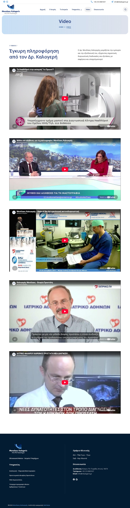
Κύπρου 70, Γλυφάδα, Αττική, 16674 (95, 469)
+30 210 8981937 (100, 2)
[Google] (7, 2)
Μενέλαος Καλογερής (20, 505)
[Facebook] (4, 2)
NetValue (47, 505)
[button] (125, 10)
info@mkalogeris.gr (121, 2)
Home (61, 27)
